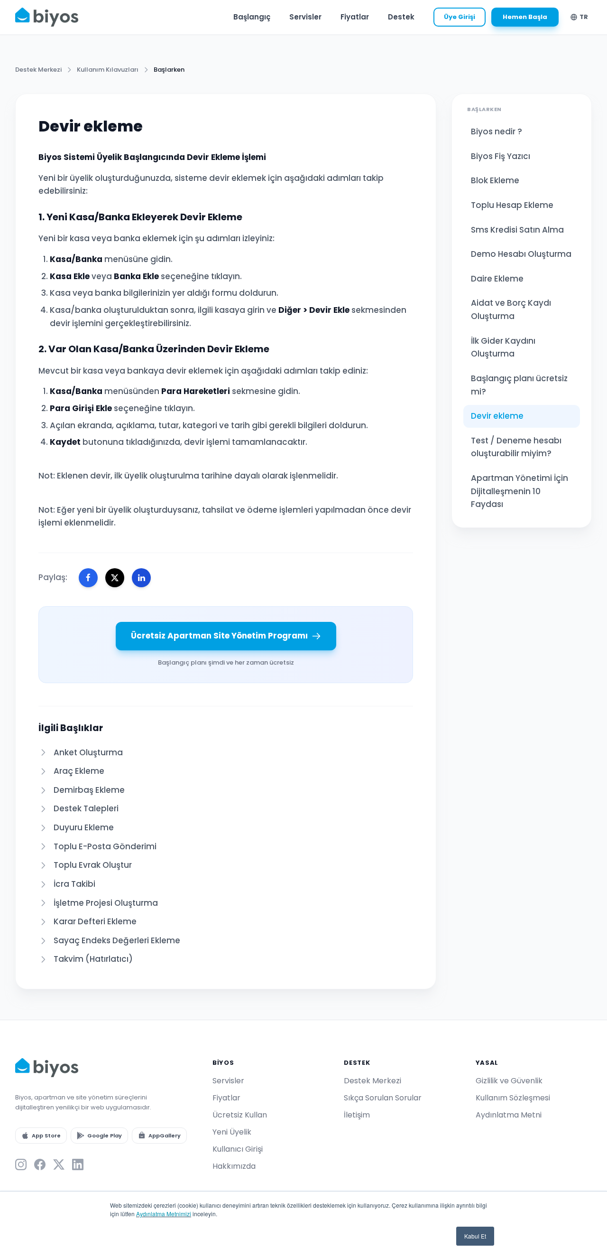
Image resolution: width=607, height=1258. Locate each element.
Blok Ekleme (495, 180)
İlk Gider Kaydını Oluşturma (503, 347)
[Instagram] (21, 1164)
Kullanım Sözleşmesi (513, 1097)
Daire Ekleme (497, 278)
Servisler (305, 17)
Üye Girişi (459, 16)
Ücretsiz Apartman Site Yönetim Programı (219, 635)
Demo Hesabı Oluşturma (521, 254)
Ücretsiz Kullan (239, 1114)
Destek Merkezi (38, 69)
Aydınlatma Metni (509, 1114)
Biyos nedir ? (496, 131)
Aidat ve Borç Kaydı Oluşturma (511, 309)
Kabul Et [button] (475, 1236)
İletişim (357, 1114)
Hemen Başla (525, 16)
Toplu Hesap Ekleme (512, 205)
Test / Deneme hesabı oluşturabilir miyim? (516, 447)
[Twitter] (58, 1164)
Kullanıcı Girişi (237, 1149)
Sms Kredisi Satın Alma (517, 229)
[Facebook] (40, 1164)
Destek (401, 17)
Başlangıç (251, 17)
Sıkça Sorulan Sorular (383, 1097)
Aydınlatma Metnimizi (163, 1214)
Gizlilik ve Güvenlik (509, 1080)
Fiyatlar (354, 17)
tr (583, 16)
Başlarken (169, 69)
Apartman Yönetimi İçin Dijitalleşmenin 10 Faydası (519, 491)
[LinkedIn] (77, 1164)
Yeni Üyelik (231, 1132)
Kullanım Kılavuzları (107, 69)
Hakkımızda (234, 1166)
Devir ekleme (497, 416)
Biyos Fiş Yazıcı (500, 156)
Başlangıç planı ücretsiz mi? (519, 385)
